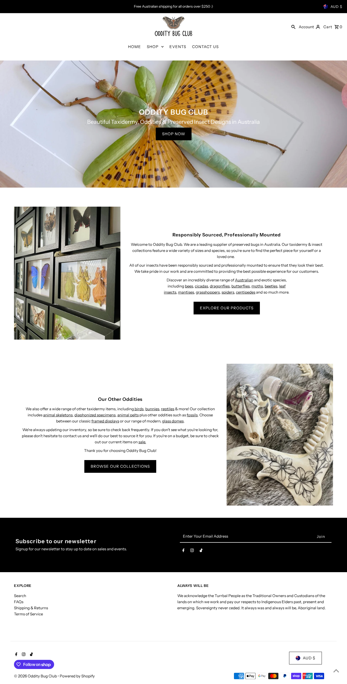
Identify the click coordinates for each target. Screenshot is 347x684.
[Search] (293, 26)
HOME (134, 46)
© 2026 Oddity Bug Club (36, 676)
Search (20, 595)
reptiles (167, 408)
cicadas (201, 286)
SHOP (153, 46)
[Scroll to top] (336, 670)
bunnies (152, 408)
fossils (192, 415)
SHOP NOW (173, 133)
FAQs (18, 601)
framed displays (105, 421)
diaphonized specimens (95, 415)
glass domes (173, 421)
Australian (244, 280)
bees (189, 286)
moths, (257, 286)
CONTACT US (205, 46)
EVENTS (177, 46)
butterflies (240, 286)
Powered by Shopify (77, 676)
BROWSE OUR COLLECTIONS (120, 466)
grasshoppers (208, 292)
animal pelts (128, 415)
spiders (228, 292)
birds (139, 408)
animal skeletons (58, 415)
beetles (271, 286)
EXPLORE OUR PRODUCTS (227, 308)
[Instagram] (192, 551)
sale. (142, 441)
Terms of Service (28, 614)
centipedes (245, 292)
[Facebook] (183, 551)
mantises (186, 292)
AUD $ (336, 6)
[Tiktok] (201, 551)
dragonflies (220, 286)
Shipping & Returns (31, 607)
